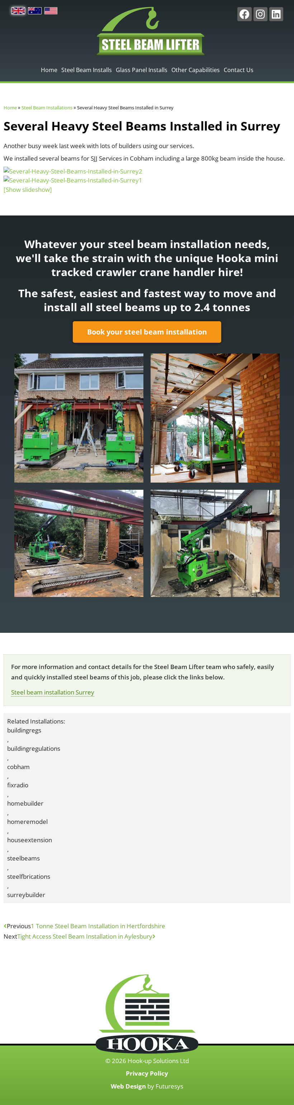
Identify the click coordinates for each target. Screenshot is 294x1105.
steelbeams (23, 858)
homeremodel (27, 821)
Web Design (128, 1086)
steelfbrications (28, 876)
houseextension (29, 840)
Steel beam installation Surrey (52, 692)
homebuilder (25, 803)
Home (49, 70)
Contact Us (238, 70)
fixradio (17, 785)
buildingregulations (33, 748)
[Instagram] (260, 14)
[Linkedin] (276, 14)
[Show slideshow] (28, 189)
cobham (18, 767)
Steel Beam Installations (47, 107)
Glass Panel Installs (141, 70)
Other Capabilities (195, 70)
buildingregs (24, 730)
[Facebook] (244, 14)
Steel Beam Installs (86, 70)
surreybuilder (26, 895)
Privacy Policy (147, 1073)
